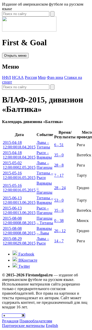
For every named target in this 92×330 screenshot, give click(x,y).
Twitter (23, 266)
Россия (31, 77)
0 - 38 (59, 220)
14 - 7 (59, 241)
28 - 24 (60, 188)
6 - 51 (59, 145)
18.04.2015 (19, 144)
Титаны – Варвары (45, 200)
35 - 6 (59, 210)
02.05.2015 (19, 165)
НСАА (18, 77)
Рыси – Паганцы (44, 210)
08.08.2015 (19, 220)
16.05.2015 (19, 175)
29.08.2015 (19, 240)
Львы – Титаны (43, 144)
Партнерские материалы (23, 325)
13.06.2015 (19, 200)
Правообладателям (35, 321)
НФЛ (6, 77)
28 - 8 (59, 165)
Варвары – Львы (44, 230)
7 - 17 (59, 175)
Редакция (10, 321)
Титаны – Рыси (45, 175)
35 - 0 (59, 155)
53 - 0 (59, 200)
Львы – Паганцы (44, 165)
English (52, 325)
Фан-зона (55, 77)
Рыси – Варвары (44, 155)
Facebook (25, 254)
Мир (42, 77)
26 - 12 (60, 231)
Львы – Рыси (43, 240)
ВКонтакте (27, 260)
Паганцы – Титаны (45, 220)
